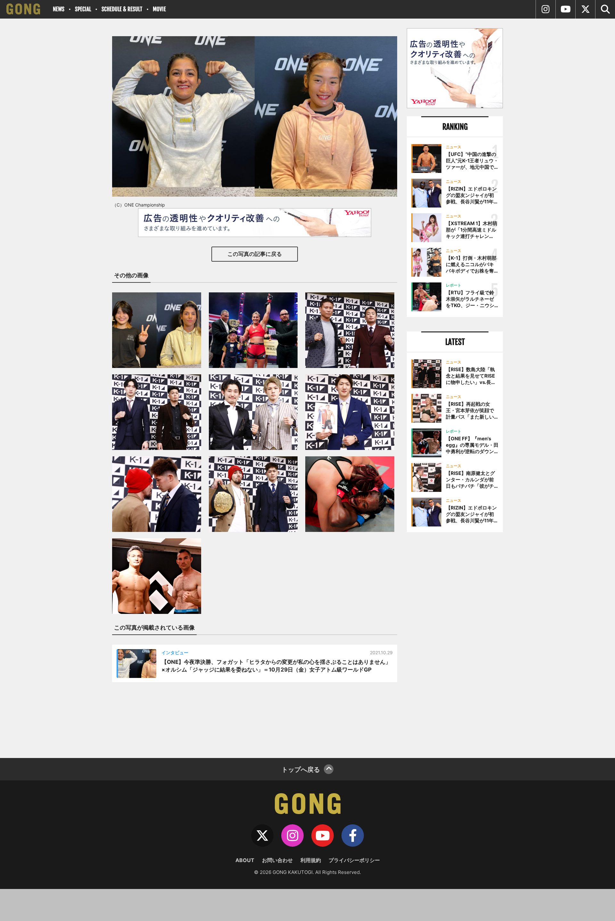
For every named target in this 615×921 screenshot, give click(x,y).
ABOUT (244, 860)
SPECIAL (83, 9)
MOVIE (159, 9)
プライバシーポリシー (354, 860)
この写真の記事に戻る (254, 254)
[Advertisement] (455, 643)
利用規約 (310, 860)
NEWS (58, 9)
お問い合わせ (277, 860)
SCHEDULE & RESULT (122, 9)
